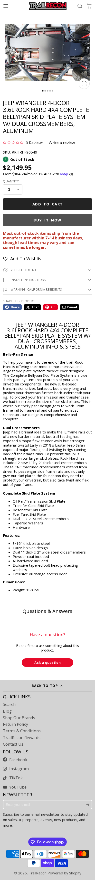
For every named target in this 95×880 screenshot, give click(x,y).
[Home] (47, 6)
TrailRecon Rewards (21, 737)
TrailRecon (38, 873)
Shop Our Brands (19, 717)
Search (9, 704)
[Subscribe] (88, 804)
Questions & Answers (47, 611)
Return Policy (15, 724)
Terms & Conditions (22, 730)
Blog (7, 711)
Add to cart (47, 204)
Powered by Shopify (64, 873)
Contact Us (13, 744)
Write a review (62, 143)
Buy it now (47, 220)
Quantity (11, 181)
